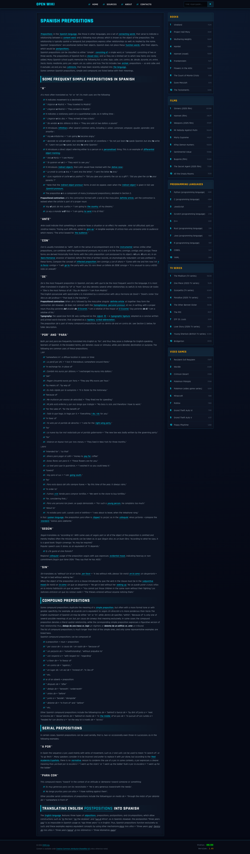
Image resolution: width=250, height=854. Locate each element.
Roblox (190, 403)
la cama (62, 584)
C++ (190, 221)
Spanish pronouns (54, 188)
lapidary (91, 319)
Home (95, 4)
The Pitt (190, 312)
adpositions (90, 815)
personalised (110, 149)
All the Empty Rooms (190, 173)
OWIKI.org (45, 845)
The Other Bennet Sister (190, 305)
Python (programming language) (190, 192)
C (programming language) (190, 199)
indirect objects (65, 167)
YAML (190, 257)
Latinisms (71, 67)
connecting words (127, 34)
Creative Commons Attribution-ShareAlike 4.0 (73, 849)
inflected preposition (86, 261)
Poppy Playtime (190, 424)
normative (76, 760)
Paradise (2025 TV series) (190, 297)
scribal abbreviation (105, 319)
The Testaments (190, 90)
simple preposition (104, 607)
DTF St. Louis (190, 319)
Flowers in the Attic (190, 68)
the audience (81, 232)
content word (69, 37)
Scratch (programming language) (190, 213)
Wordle (190, 366)
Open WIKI (45, 4)
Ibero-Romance (48, 258)
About (128, 4)
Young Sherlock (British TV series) (190, 334)
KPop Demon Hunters (190, 144)
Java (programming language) (190, 235)
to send (87, 211)
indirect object (129, 185)
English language (53, 815)
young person (114, 503)
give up (90, 229)
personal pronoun (116, 305)
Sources (112, 4)
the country (92, 206)
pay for (87, 456)
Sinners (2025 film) (190, 108)
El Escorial (82, 308)
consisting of (102, 52)
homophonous (100, 305)
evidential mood (117, 556)
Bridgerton (190, 341)
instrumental (126, 247)
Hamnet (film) (190, 115)
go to (67, 265)
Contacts (146, 4)
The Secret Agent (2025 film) (190, 166)
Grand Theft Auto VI (190, 410)
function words (133, 45)
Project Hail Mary (190, 32)
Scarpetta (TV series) (190, 290)
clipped (96, 517)
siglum (100, 316)
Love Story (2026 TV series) (190, 326)
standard (45, 521)
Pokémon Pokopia (190, 381)
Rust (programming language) (190, 228)
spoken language (55, 517)
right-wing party (103, 423)
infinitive (62, 128)
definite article (127, 198)
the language (119, 67)
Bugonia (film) (190, 159)
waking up (121, 584)
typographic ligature (120, 316)
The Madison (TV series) (190, 276)
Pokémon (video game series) (190, 388)
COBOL (190, 250)
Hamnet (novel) (190, 53)
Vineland (190, 24)
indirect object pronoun (72, 185)
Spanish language (68, 34)
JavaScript (190, 206)
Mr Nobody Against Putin (190, 130)
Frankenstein (190, 61)
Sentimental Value (190, 152)
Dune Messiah (190, 82)
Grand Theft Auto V (190, 417)
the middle (105, 716)
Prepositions (46, 34)
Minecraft (190, 395)
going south (75, 475)
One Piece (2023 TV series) (190, 283)
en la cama (134, 573)
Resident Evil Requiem (190, 359)
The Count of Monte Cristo (190, 75)
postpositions (62, 48)
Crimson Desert (190, 374)
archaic (125, 63)
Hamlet (190, 46)
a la (56, 493)
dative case (117, 167)
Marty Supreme (190, 137)
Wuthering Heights (190, 39)
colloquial (123, 517)
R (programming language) (190, 242)
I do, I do (95, 413)
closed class (93, 56)
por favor (86, 573)
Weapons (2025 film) (190, 123)
